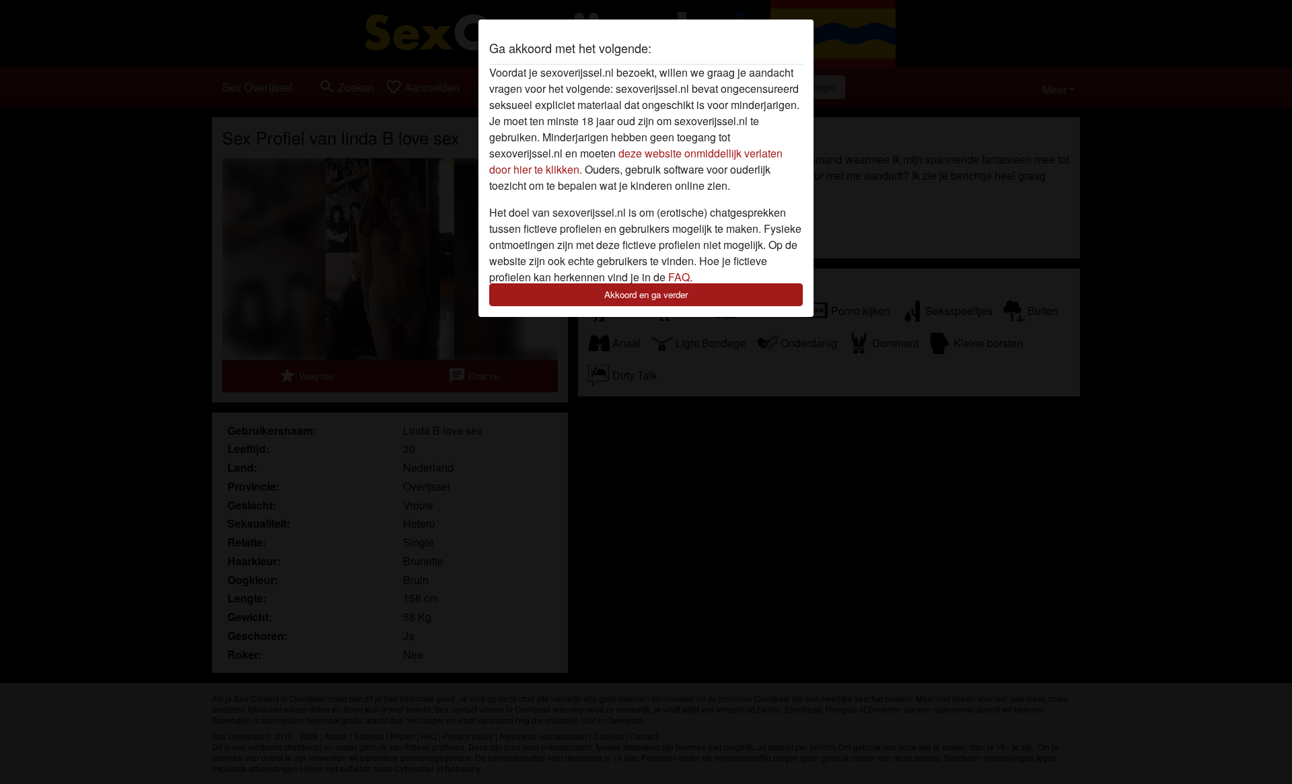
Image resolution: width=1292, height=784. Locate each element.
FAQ (679, 277)
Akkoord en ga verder (646, 294)
